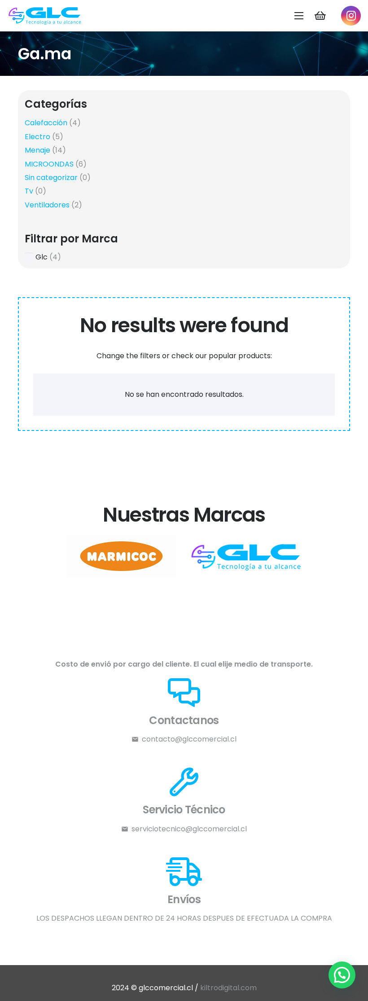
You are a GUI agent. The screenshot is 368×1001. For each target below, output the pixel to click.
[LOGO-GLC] (45, 16)
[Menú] (299, 15)
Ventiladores (47, 205)
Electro (37, 137)
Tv (29, 191)
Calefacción (46, 123)
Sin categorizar (51, 177)
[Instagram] (351, 16)
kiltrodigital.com (228, 988)
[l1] (246, 556)
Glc (41, 257)
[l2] (121, 556)
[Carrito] (320, 15)
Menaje (37, 150)
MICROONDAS (49, 164)
